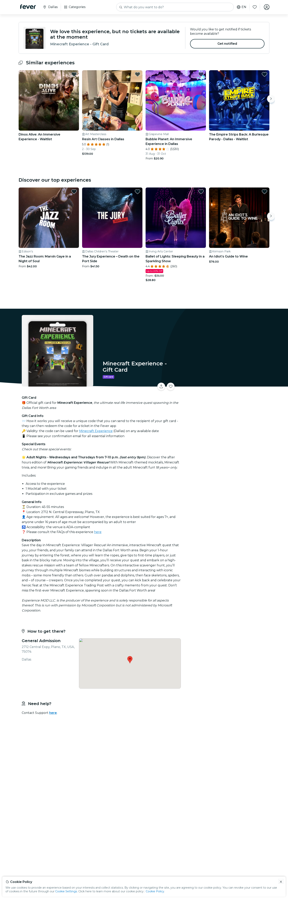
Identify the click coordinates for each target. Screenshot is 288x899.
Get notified (227, 43)
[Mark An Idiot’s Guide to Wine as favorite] (264, 191)
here (97, 532)
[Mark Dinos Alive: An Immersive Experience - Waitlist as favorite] (74, 74)
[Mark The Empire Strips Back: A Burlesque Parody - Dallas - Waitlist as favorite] (264, 74)
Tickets (226, 384)
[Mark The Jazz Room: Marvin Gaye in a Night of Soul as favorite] (74, 191)
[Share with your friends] (161, 386)
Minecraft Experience (96, 431)
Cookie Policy (155, 891)
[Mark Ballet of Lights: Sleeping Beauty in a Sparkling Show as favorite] (201, 191)
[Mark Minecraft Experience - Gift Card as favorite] (171, 386)
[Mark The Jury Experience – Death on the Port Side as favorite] (137, 191)
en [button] (244, 7)
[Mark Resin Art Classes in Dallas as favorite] (137, 74)
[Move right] (271, 99)
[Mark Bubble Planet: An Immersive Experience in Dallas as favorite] (201, 74)
